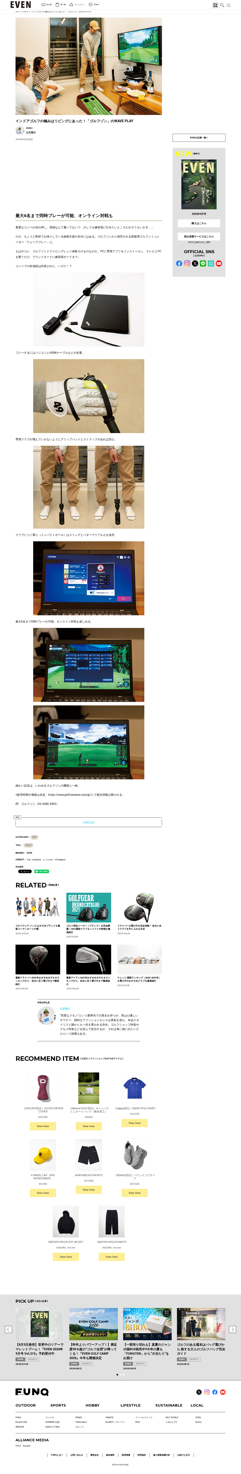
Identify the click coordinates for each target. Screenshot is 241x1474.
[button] (8, 1329)
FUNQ (18, 1417)
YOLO (18, 1446)
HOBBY (92, 1405)
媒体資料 (110, 1455)
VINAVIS (109, 1417)
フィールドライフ (143, 1417)
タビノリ (80, 1427)
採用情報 (126, 1455)
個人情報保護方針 (161, 1455)
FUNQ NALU (81, 1422)
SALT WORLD (171, 1417)
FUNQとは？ (57, 1455)
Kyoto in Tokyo (53, 1427)
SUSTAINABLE (168, 1405)
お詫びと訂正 (183, 1455)
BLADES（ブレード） (116, 1422)
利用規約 (141, 1455)
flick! (137, 1422)
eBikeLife (20, 1427)
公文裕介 (65, 1008)
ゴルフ (28, 845)
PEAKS (79, 1417)
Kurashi (27, 1446)
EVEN (25, 12)
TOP (17, 12)
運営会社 (94, 1455)
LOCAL (197, 1405)
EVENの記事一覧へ (199, 137)
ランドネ (50, 1417)
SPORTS (32, 1359)
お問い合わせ (76, 1455)
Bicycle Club (21, 1422)
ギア (34, 837)
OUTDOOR (26, 1405)
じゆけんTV (171, 1422)
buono (198, 1422)
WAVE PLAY (89, 822)
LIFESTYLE (130, 1405)
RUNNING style (53, 1422)
